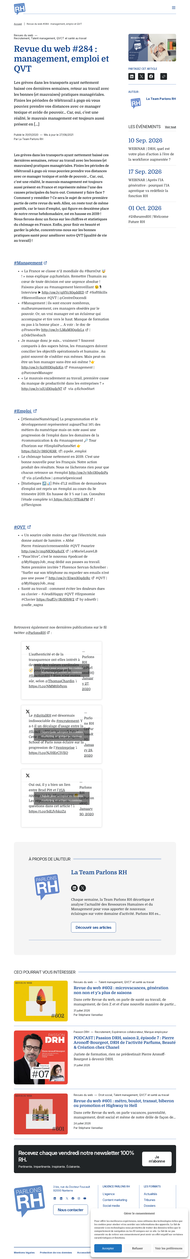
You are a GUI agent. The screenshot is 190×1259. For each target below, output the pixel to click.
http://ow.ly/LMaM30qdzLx (62, 330)
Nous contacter (70, 1210)
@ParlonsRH (36, 633)
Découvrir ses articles (93, 927)
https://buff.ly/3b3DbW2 (55, 599)
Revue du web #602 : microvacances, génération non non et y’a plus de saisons (121, 990)
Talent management (43, 38)
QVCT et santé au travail (71, 38)
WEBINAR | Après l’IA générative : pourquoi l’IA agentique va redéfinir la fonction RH (148, 188)
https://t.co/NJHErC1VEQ (48, 753)
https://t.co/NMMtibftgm (48, 686)
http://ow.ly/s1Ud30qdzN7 (41, 389)
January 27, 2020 (87, 683)
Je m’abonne (157, 1159)
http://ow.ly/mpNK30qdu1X (43, 551)
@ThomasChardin (59, 681)
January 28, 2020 (89, 750)
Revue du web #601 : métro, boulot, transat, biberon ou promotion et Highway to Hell (124, 1103)
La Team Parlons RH (161, 99)
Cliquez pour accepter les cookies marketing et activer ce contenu (61, 670)
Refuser (137, 1248)
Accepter (108, 1248)
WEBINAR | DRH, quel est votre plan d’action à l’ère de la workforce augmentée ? (151, 154)
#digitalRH (42, 715)
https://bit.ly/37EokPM (71, 499)
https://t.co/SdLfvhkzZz (47, 811)
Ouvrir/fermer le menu (173, 7)
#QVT (20, 527)
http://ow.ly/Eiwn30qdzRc (69, 578)
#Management (28, 263)
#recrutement (67, 721)
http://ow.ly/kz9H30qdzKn (42, 367)
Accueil (18, 23)
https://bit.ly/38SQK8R (39, 451)
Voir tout (170, 127)
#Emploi (23, 411)
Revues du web (23, 35)
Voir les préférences (168, 1248)
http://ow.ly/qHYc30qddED (63, 292)
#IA (62, 790)
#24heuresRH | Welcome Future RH (148, 219)
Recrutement (22, 38)
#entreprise (65, 748)
